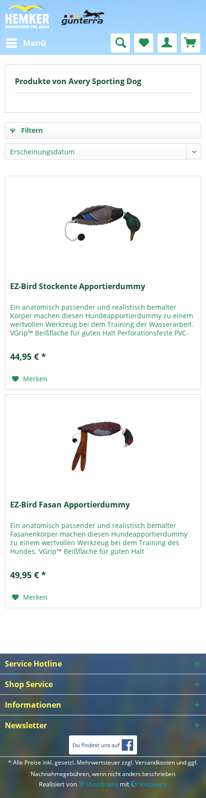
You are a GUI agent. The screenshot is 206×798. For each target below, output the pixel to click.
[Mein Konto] (167, 43)
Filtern (31, 130)
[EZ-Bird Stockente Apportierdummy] (103, 224)
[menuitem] (25, 43)
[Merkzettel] (143, 43)
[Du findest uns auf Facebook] (103, 745)
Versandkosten (155, 762)
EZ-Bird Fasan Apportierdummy (70, 505)
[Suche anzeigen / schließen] (120, 43)
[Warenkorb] (190, 43)
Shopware (152, 784)
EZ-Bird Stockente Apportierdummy (77, 286)
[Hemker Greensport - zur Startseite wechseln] (103, 17)
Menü (34, 42)
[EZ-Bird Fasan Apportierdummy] (103, 442)
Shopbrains (101, 784)
